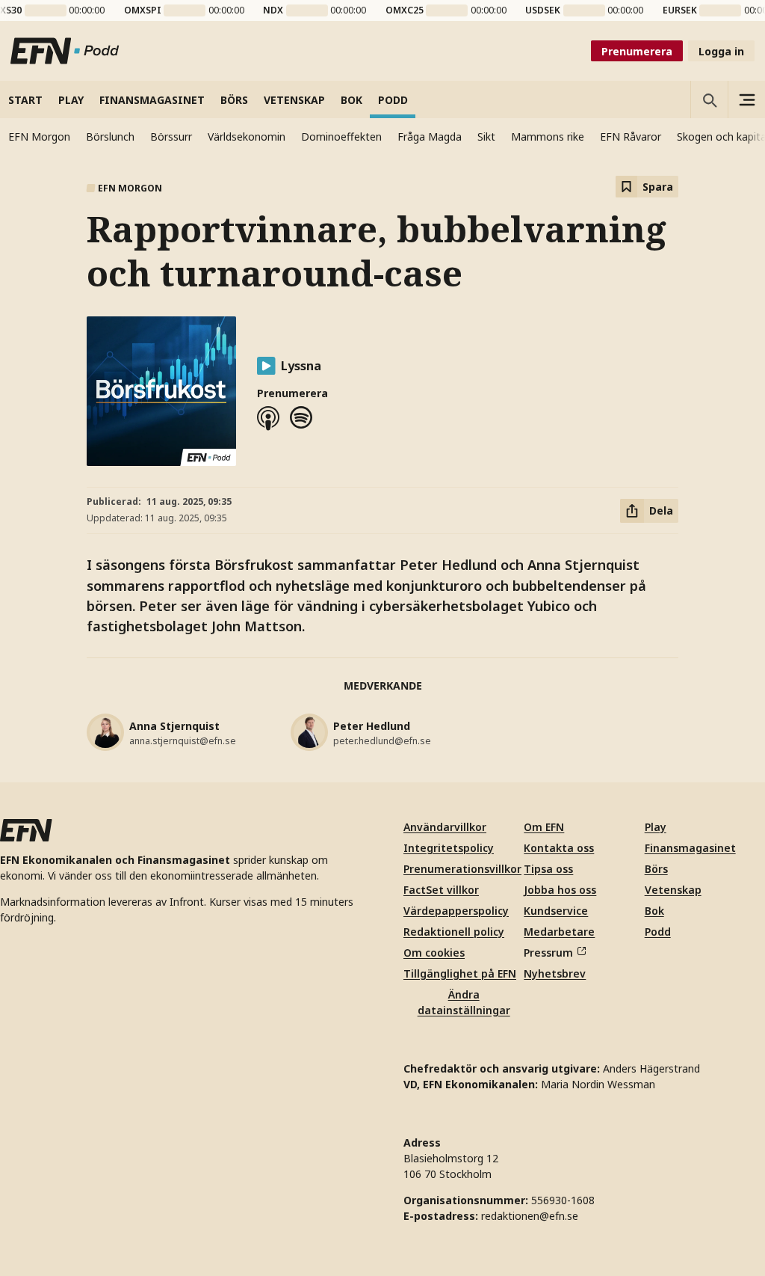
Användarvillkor (444, 827)
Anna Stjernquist (174, 726)
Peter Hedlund (371, 726)
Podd (658, 931)
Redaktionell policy (453, 931)
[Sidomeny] (746, 99)
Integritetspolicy (448, 848)
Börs (656, 869)
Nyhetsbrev (555, 973)
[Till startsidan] (65, 51)
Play (655, 827)
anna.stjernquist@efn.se (182, 740)
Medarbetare (559, 931)
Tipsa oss (548, 869)
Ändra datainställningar (464, 1002)
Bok (654, 911)
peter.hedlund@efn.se (382, 740)
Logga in (721, 51)
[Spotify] (301, 418)
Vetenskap (673, 890)
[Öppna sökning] (709, 99)
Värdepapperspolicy (456, 911)
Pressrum (548, 952)
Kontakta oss (559, 848)
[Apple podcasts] (268, 418)
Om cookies (434, 952)
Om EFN (544, 827)
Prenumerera (636, 51)
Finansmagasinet (690, 848)
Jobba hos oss (560, 890)
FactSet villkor (441, 890)
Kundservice (556, 911)
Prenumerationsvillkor (462, 869)
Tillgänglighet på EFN (459, 973)
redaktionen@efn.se (529, 1216)
